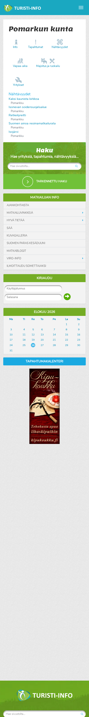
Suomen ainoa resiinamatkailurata (32, 123)
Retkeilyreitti (17, 115)
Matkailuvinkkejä (20, 212)
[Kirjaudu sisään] (67, 296)
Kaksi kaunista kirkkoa (24, 99)
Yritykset (18, 85)
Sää (9, 228)
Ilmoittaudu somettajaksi (26, 265)
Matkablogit (16, 250)
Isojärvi (13, 132)
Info (15, 47)
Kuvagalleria (17, 235)
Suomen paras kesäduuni (26, 243)
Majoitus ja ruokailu (48, 66)
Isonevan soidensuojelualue (28, 107)
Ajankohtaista (18, 205)
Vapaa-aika (20, 66)
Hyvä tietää (15, 220)
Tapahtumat (35, 47)
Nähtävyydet (60, 47)
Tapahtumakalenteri (44, 361)
